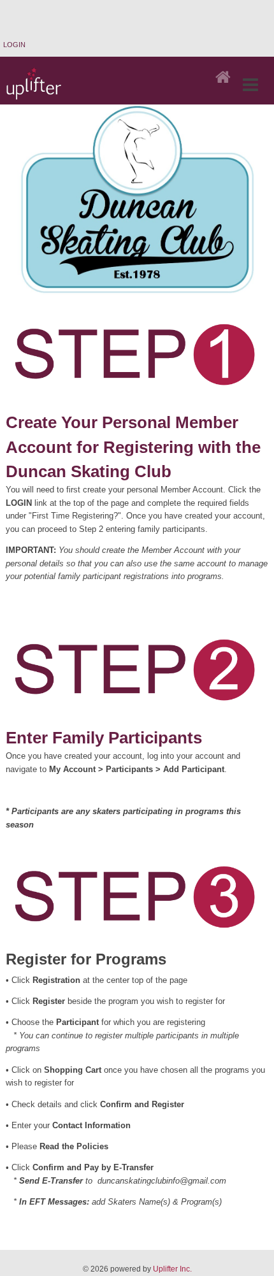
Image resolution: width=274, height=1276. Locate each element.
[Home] (223, 77)
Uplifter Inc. (172, 1269)
